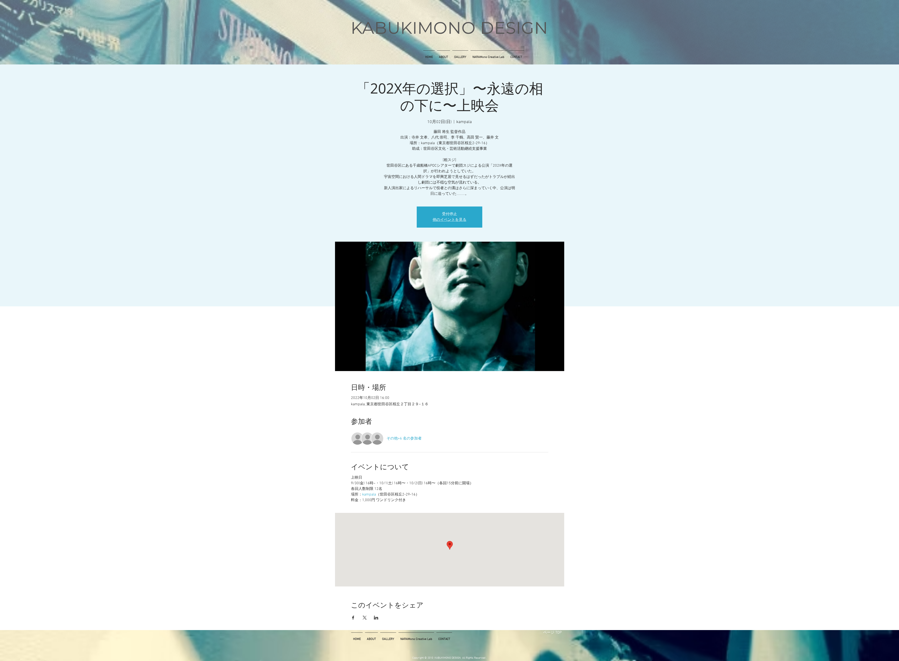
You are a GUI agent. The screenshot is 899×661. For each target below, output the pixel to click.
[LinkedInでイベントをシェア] (376, 618)
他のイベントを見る (449, 220)
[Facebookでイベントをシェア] (353, 618)
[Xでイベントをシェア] (364, 618)
